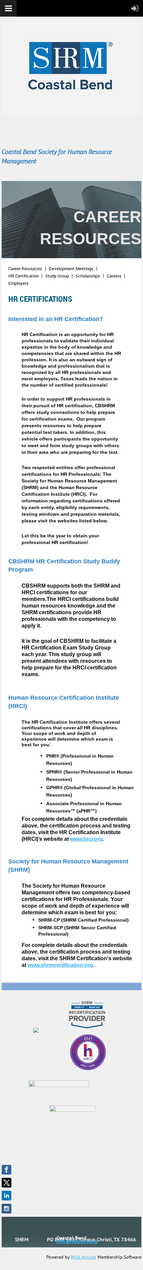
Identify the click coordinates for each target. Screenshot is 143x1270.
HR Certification (23, 276)
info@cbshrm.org (77, 1241)
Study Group (57, 276)
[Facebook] (6, 1170)
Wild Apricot (83, 1257)
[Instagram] (6, 1208)
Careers (114, 276)
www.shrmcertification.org (60, 965)
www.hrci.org (86, 839)
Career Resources (25, 269)
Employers (18, 283)
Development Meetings (71, 269)
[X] (6, 1182)
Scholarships (87, 276)
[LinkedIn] (6, 1195)
